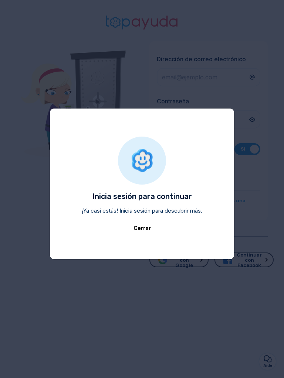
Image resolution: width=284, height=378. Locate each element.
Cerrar (142, 228)
